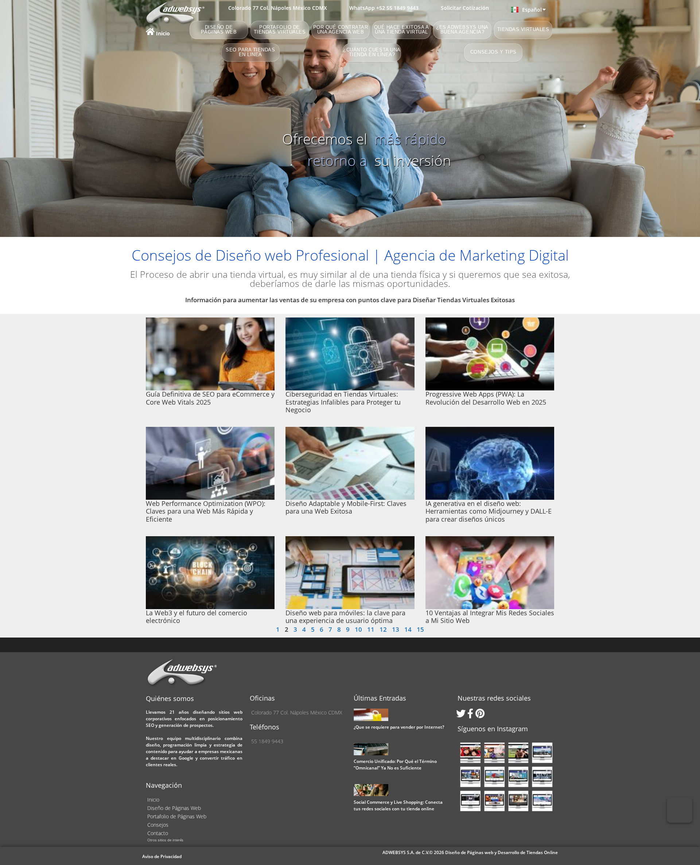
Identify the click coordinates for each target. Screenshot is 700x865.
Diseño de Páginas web (469, 852)
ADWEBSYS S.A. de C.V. (405, 852)
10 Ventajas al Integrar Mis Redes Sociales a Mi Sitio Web (489, 616)
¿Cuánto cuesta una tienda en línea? (371, 52)
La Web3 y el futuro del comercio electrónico (196, 616)
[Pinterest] (481, 713)
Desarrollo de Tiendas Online (528, 852)
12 (383, 629)
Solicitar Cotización (465, 7)
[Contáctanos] (679, 810)
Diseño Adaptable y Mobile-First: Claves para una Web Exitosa (346, 507)
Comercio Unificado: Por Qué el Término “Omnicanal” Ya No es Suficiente (395, 764)
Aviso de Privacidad (162, 856)
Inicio (162, 33)
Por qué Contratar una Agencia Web (340, 30)
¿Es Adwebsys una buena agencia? (462, 30)
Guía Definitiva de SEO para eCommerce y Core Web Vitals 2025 (210, 398)
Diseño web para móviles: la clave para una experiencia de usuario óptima (345, 616)
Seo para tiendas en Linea (250, 52)
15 (420, 629)
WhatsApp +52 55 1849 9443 (384, 7)
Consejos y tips (493, 52)
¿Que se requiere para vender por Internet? (399, 727)
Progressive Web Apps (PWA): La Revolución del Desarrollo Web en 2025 (485, 398)
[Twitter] (462, 713)
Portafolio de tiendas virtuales (280, 30)
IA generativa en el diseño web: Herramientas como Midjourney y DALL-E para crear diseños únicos (488, 511)
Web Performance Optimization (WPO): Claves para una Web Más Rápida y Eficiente (205, 511)
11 (370, 629)
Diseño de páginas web (219, 30)
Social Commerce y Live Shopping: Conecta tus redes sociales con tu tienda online (398, 805)
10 (358, 629)
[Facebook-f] (472, 713)
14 (408, 629)
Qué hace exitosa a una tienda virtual (401, 30)
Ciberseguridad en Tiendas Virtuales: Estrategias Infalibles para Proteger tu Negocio (343, 402)
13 (395, 629)
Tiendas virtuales (523, 29)
